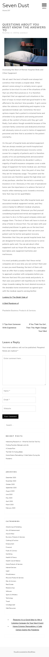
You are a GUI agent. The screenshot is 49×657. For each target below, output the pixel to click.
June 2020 (9, 494)
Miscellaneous (10, 574)
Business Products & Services (23, 310)
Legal (7, 571)
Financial (9, 547)
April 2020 (9, 501)
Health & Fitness (11, 557)
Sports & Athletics (12, 595)
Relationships (10, 588)
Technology (9, 598)
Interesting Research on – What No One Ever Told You (23, 442)
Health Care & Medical (13, 561)
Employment (10, 544)
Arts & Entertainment (13, 530)
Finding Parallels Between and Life (17, 445)
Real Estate (9, 584)
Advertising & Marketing (14, 527)
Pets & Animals (11, 581)
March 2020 (9, 505)
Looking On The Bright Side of (15, 297)
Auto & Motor (10, 534)
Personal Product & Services (15, 578)
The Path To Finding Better (14, 452)
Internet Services (11, 567)
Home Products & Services (14, 564)
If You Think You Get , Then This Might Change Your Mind (36, 327)
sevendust (24, 33)
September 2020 (11, 488)
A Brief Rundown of (10, 303)
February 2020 (10, 508)
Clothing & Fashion (12, 540)
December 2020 (11, 477)
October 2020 (10, 484)
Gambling (9, 554)
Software (9, 591)
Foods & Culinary (11, 551)
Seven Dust (15, 5)
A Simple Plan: (10, 448)
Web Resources (11, 608)
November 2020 (11, 481)
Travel (8, 601)
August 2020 (10, 491)
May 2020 (9, 498)
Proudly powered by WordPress (24, 652)
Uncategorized (10, 605)
